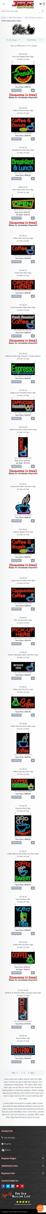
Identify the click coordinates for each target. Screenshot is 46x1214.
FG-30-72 (23, 270)
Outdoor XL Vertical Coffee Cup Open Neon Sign (23, 993)
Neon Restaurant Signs (33, 17)
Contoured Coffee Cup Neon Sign (23, 486)
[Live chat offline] (40, 1208)
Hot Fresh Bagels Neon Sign (23, 56)
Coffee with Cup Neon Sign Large (23, 726)
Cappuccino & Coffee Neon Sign (23, 580)
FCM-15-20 (23, 427)
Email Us (7, 1144)
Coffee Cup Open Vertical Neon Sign (23, 429)
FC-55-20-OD (23, 990)
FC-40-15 (23, 578)
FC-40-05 (23, 724)
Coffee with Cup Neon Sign (23, 238)
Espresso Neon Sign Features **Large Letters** (23, 356)
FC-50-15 (23, 897)
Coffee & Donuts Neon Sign (23, 110)
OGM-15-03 (23, 187)
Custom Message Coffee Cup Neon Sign (23, 655)
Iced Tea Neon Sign (23, 899)
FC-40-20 (23, 305)
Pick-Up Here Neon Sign (23, 620)
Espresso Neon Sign (23, 808)
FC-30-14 (23, 236)
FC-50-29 (23, 806)
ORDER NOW (16, 90)
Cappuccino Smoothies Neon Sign (23, 393)
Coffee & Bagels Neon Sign (23, 532)
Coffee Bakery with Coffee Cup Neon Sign (23, 854)
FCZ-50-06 (23, 54)
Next (33, 1073)
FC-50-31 (23, 851)
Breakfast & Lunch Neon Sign (23, 150)
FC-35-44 (23, 390)
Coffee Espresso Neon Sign (23, 771)
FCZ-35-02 (23, 942)
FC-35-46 (23, 769)
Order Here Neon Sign (23, 273)
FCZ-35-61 (23, 353)
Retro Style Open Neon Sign (23, 190)
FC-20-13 (23, 484)
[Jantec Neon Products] (23, 4)
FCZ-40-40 (23, 108)
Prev (13, 1073)
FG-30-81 (23, 618)
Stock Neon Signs (15, 17)
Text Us (7, 1150)
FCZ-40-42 (23, 529)
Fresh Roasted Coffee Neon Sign (23, 307)
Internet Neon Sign (23, 1038)
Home (3, 17)
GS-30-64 (23, 1036)
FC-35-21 (23, 687)
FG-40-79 (23, 148)
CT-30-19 (23, 652)
